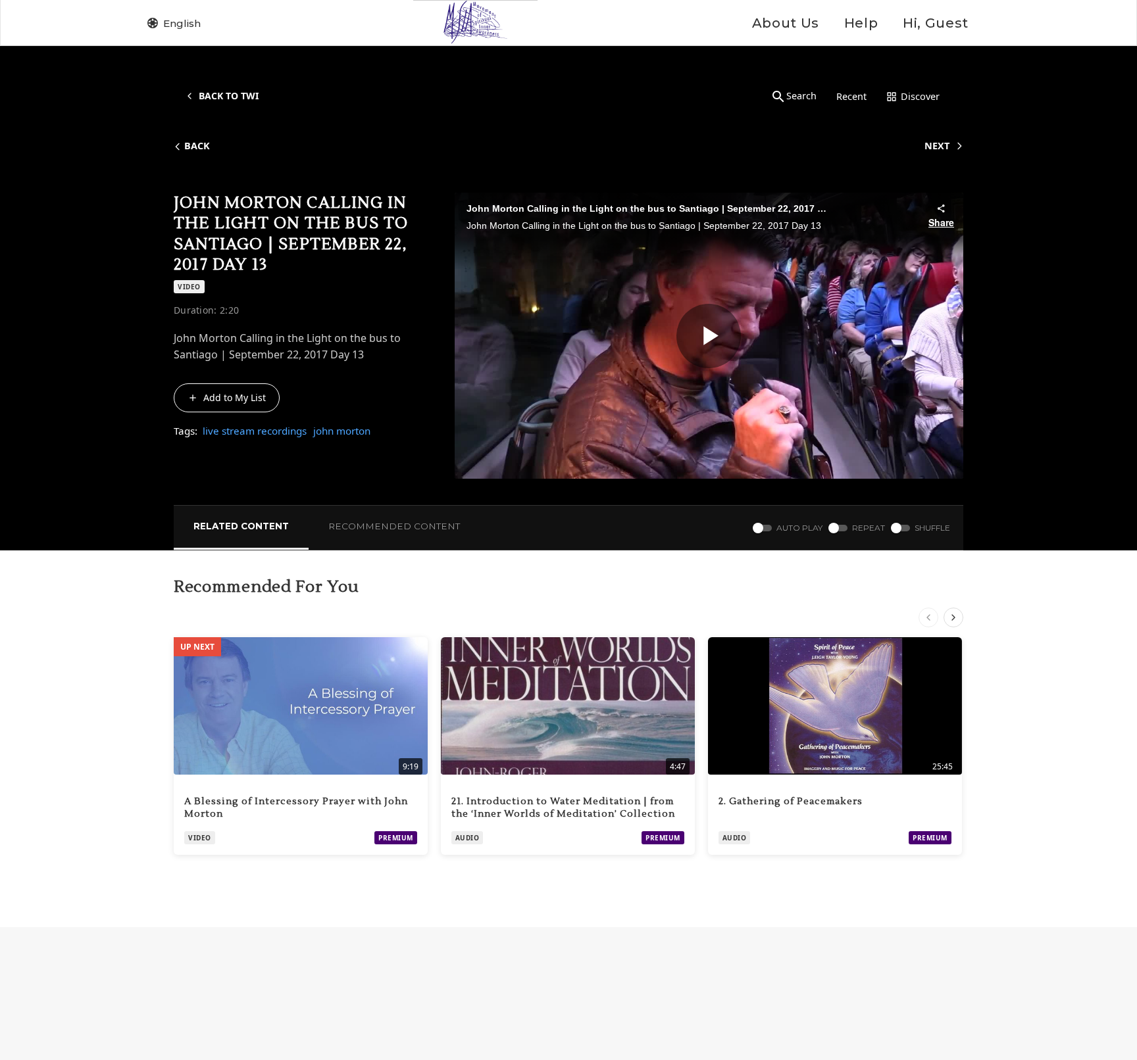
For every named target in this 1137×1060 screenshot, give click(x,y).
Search (801, 95)
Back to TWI (229, 95)
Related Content (241, 526)
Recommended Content (394, 526)
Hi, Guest (936, 23)
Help (861, 23)
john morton (341, 430)
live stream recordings (255, 430)
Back (197, 145)
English (182, 23)
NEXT (936, 145)
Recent (851, 96)
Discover (920, 96)
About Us (785, 23)
